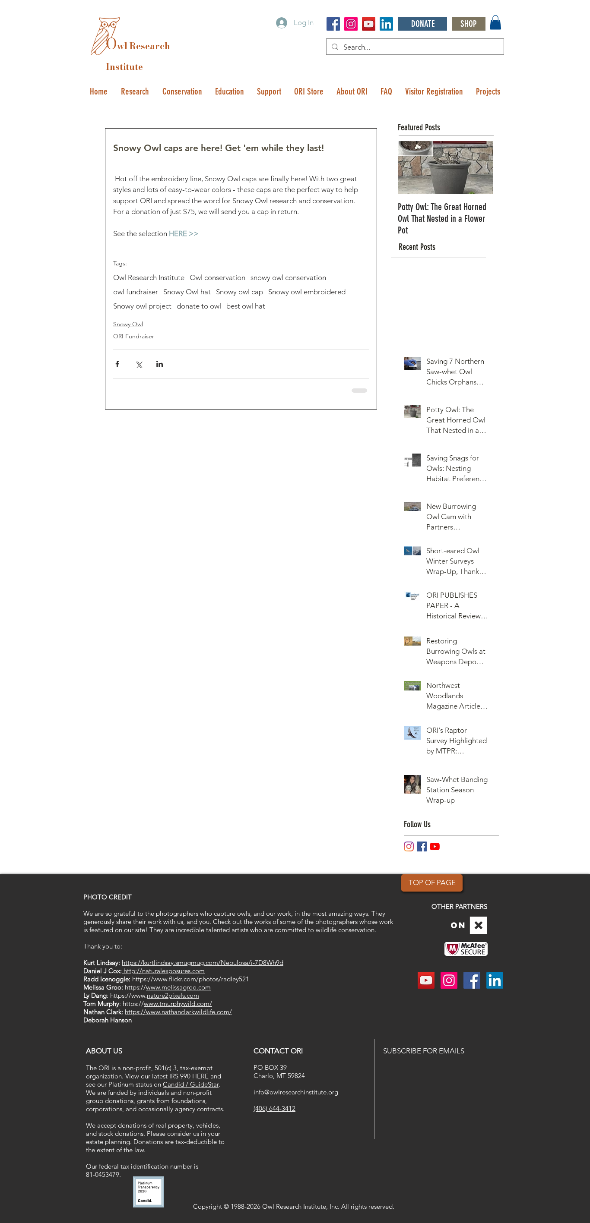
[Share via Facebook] (117, 364)
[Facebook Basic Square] (422, 846)
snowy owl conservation (288, 277)
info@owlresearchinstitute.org (296, 1092)
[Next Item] (479, 167)
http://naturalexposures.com (163, 971)
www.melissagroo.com (178, 987)
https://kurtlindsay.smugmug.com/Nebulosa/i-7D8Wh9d (202, 962)
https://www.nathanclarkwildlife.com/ (178, 1012)
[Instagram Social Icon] (351, 24)
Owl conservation (217, 277)
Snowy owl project (142, 306)
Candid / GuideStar (191, 1084)
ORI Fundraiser (133, 336)
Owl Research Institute (148, 277)
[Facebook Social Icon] (333, 24)
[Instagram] (409, 846)
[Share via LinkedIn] (159, 364)
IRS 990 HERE (189, 1076)
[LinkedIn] (386, 24)
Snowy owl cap (239, 291)
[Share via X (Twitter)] (138, 364)
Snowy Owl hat (187, 291)
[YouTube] (435, 846)
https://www (127, 995)
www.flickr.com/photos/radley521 (201, 979)
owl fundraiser (135, 291)
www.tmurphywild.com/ (178, 1003)
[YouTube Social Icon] (368, 24)
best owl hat (245, 306)
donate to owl (199, 306)
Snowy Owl (128, 324)
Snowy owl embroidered (307, 291)
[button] (495, 22)
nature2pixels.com (173, 995)
